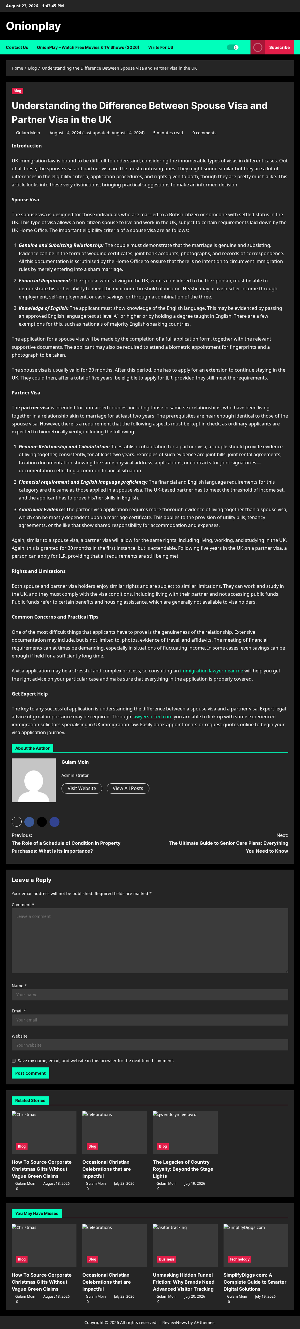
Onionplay (33, 25)
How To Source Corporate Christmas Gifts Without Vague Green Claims (42, 1169)
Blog (17, 90)
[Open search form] (244, 47)
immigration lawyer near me (211, 670)
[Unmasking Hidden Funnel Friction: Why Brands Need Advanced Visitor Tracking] (185, 1245)
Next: (228, 843)
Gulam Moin (28, 132)
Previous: (66, 843)
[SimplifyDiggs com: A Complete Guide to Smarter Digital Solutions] (256, 1245)
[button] (17, 822)
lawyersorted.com (152, 716)
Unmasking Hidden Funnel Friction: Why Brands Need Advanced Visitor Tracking (183, 1282)
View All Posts (128, 788)
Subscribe (279, 47)
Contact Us (17, 47)
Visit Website (82, 788)
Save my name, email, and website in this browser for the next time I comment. (96, 1060)
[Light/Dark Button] (232, 47)
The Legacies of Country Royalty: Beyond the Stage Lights (183, 1169)
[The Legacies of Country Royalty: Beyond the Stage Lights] (185, 1132)
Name (19, 985)
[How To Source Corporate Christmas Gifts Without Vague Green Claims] (44, 1132)
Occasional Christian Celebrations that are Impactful (106, 1169)
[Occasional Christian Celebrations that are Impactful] (114, 1132)
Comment (23, 904)
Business (167, 1259)
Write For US (160, 47)
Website (20, 1036)
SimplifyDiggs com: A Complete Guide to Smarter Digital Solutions (255, 1282)
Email (19, 1011)
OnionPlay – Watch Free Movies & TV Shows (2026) (88, 47)
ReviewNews (174, 1322)
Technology (240, 1259)
